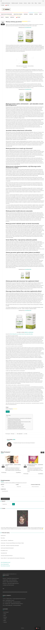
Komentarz (3, 489)
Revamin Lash (3, 535)
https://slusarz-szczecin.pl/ (5, 565)
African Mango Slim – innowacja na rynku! (13, 601)
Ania (26, 433)
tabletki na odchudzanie (28, 332)
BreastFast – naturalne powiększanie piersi (11, 583)
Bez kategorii (6, 612)
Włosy (36, 3)
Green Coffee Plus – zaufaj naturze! (7, 540)
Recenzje (20, 3)
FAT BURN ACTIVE (4, 550)
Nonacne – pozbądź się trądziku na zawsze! (11, 578)
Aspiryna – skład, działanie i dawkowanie (10, 581)
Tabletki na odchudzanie (5, 3)
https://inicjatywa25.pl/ (5, 564)
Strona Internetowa (35, 484)
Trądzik (39, 3)
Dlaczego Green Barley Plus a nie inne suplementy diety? (17, 428)
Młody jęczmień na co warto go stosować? (14, 420)
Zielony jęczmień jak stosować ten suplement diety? (16, 427)
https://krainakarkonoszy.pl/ (5, 562)
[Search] (13, 504)
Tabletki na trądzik (14, 3)
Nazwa (2, 484)
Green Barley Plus (28, 27)
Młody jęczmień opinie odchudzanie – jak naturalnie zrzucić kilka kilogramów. (20, 418)
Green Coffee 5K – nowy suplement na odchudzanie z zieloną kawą (13, 558)
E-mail (17, 484)
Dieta (32, 3)
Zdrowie (25, 3)
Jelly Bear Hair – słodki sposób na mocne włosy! (14, 603)
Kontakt (2, 5)
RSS (3, 588)
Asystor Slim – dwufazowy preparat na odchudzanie (10, 545)
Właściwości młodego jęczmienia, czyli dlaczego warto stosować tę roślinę (19, 421)
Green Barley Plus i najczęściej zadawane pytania (15, 425)
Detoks (29, 3)
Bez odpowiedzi (19, 433)
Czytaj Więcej (18, 472)
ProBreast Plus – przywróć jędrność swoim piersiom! (16, 598)
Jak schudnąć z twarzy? (10, 600)
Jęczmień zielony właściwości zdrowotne (14, 419)
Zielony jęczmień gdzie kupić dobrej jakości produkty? (16, 426)
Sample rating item (9, 408)
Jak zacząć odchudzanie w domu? (7, 555)
